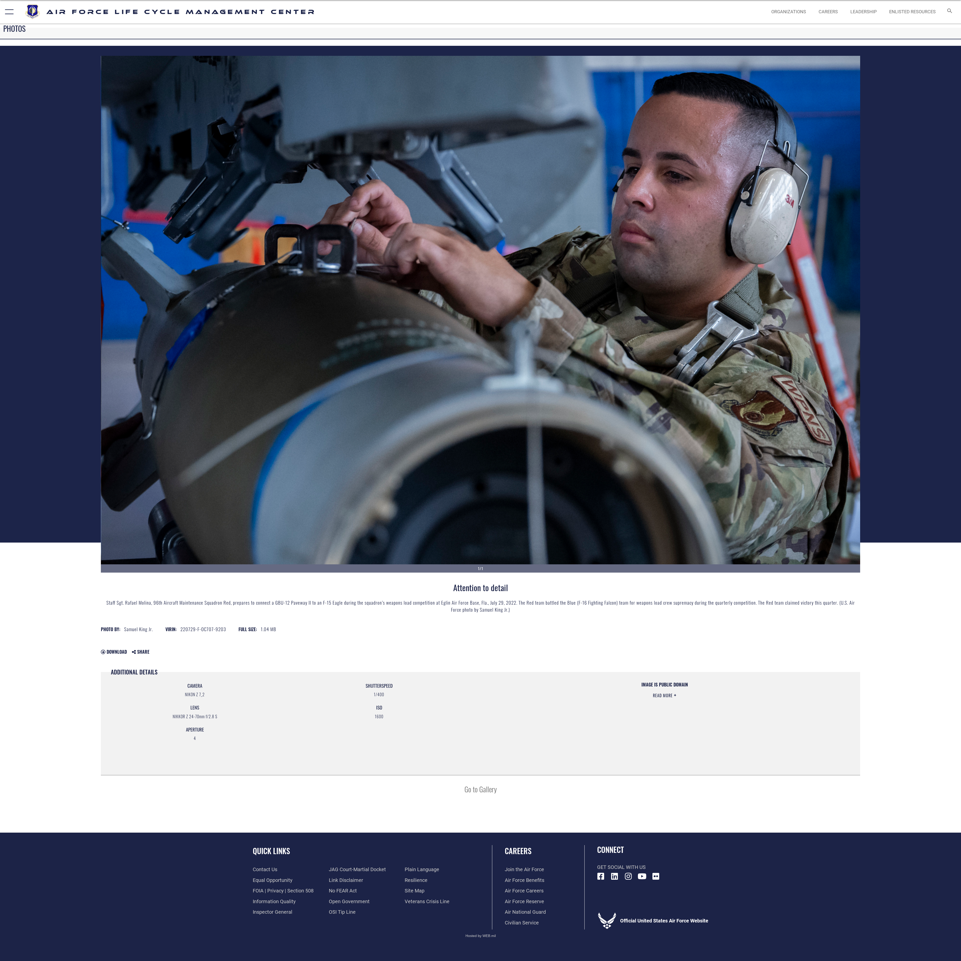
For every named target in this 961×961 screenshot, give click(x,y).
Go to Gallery (480, 789)
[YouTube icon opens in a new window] (642, 876)
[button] (8, 12)
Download (116, 651)
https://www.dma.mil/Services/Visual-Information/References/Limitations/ (640, 713)
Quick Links (271, 850)
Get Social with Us (621, 867)
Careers (518, 850)
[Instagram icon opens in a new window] (628, 876)
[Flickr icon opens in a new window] (656, 876)
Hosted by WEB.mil (480, 936)
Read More (663, 695)
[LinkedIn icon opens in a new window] (614, 876)
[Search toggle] (949, 12)
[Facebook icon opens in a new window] (601, 876)
